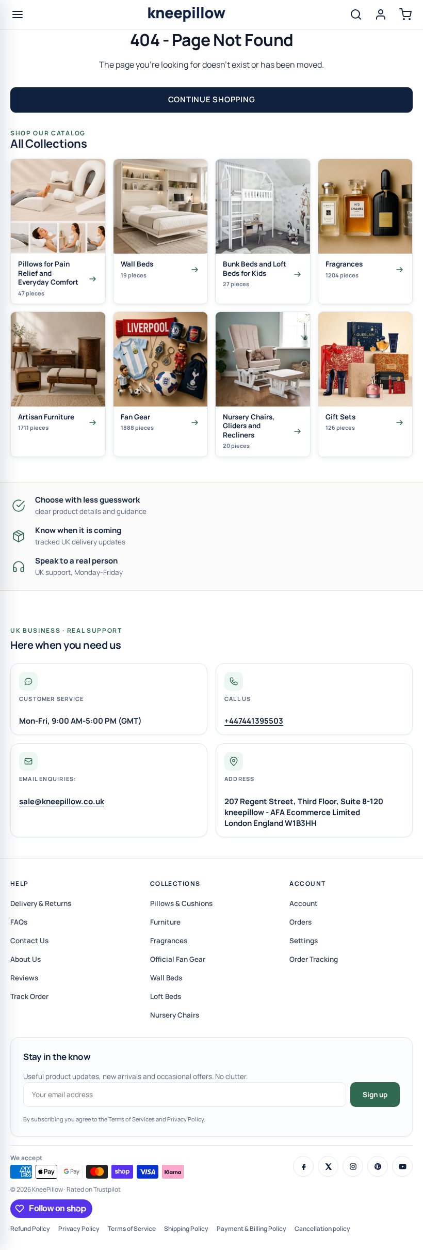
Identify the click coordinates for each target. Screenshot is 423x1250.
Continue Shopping (211, 99)
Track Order (29, 996)
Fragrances (168, 940)
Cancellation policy (322, 1228)
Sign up (375, 1094)
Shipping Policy (186, 1228)
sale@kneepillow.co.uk (61, 801)
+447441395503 (253, 720)
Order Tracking (313, 959)
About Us (25, 959)
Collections (175, 883)
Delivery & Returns (40, 903)
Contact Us (29, 940)
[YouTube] (402, 1166)
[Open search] (356, 14)
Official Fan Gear (177, 959)
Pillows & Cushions (181, 903)
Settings (303, 940)
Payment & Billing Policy (251, 1228)
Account (307, 883)
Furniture (165, 922)
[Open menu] (17, 14)
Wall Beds (166, 977)
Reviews (24, 977)
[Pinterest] (377, 1166)
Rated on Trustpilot (94, 1189)
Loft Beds (165, 996)
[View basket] (405, 14)
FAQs (18, 922)
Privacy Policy (79, 1228)
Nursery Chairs (174, 1015)
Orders (300, 922)
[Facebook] (303, 1166)
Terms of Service (132, 1228)
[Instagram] (353, 1166)
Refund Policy (30, 1228)
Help (19, 883)
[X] (328, 1166)
